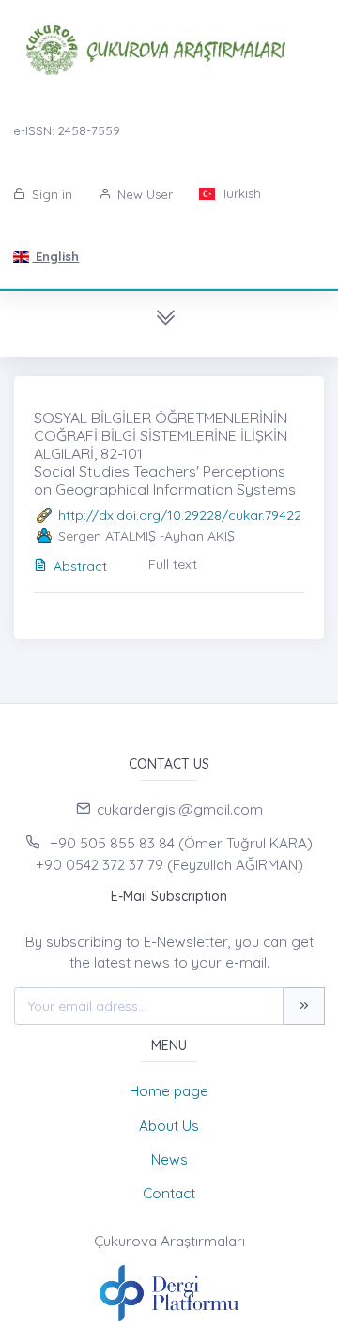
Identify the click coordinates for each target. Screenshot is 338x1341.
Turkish (239, 193)
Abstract (80, 565)
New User (143, 194)
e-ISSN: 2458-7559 (66, 130)
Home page (169, 1091)
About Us (169, 1126)
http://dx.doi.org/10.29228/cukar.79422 (179, 515)
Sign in (50, 194)
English (55, 256)
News (169, 1159)
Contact (169, 1193)
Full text (172, 564)
